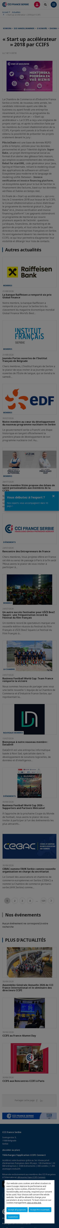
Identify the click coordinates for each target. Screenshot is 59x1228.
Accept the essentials (40, 1209)
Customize (13, 1216)
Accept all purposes (17, 1209)
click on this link (34, 1202)
